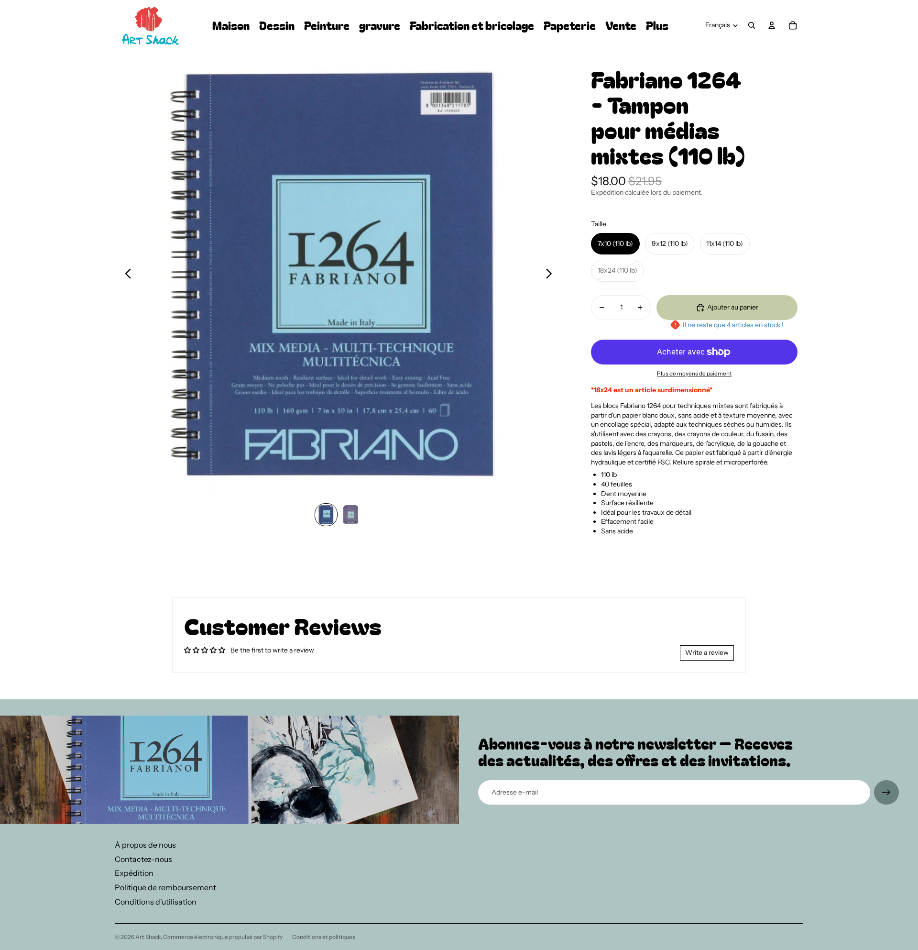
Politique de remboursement (165, 887)
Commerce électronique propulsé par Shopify (223, 936)
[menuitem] (657, 25)
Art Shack (148, 936)
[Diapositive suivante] (551, 274)
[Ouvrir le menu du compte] (771, 25)
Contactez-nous (143, 859)
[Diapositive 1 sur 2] (326, 514)
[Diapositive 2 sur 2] (350, 514)
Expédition (134, 873)
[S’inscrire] (886, 792)
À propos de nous (145, 845)
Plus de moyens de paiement (694, 373)
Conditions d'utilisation (156, 901)
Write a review (707, 652)
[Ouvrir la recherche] (751, 25)
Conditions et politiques (323, 936)
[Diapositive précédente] (125, 274)
